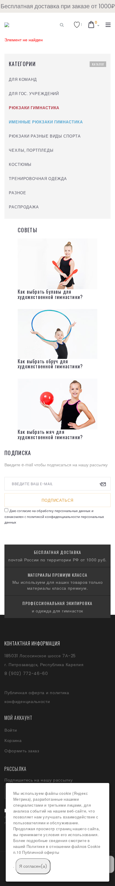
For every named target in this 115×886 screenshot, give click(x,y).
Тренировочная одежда (38, 179)
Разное (17, 193)
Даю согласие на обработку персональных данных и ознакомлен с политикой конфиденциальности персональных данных (54, 517)
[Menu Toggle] (108, 25)
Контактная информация (32, 643)
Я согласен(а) (33, 866)
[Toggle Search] (62, 25)
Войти (10, 730)
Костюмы (20, 164)
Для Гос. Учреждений (34, 94)
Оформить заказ (21, 751)
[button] (78, 24)
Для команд (23, 79)
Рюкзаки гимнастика (34, 108)
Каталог (98, 64)
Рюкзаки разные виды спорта (45, 136)
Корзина (13, 740)
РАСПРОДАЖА (24, 207)
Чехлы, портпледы (31, 150)
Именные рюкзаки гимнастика (46, 122)
